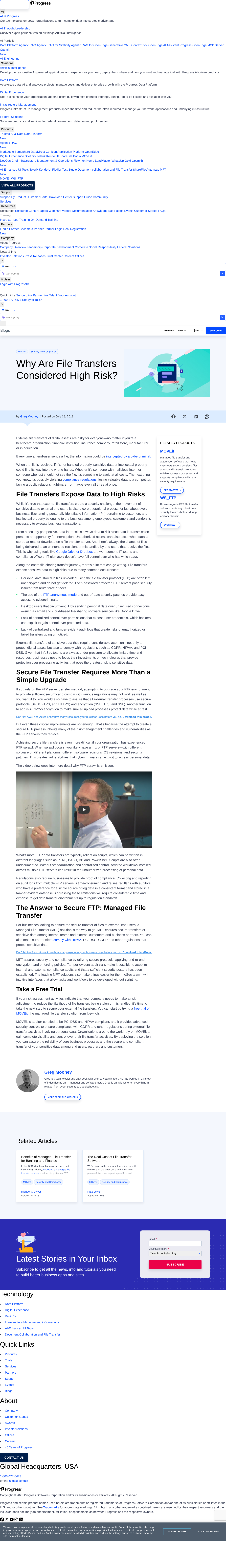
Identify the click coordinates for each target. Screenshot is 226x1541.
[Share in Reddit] (207, 416)
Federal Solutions (11, 116)
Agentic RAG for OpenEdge (89, 45)
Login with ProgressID (14, 284)
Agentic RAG (27, 45)
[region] (113, 1531)
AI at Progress (9, 16)
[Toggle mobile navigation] (3, 323)
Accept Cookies (177, 1531)
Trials (8, 1360)
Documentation (82, 210)
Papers (43, 210)
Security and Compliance (44, 351)
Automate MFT (83, 172)
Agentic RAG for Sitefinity (53, 45)
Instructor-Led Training (15, 219)
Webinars (55, 210)
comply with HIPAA (67, 940)
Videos (66, 210)
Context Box (139, 45)
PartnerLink (40, 295)
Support (6, 192)
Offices (79, 256)
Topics (182, 330)
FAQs (161, 210)
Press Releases (35, 256)
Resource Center (26, 210)
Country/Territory (158, 1249)
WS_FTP (17, 178)
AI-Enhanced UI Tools (14, 169)
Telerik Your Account (62, 295)
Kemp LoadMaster (98, 160)
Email (152, 1239)
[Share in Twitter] (184, 416)
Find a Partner (9, 229)
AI (2, 11)
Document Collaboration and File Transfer (32, 1334)
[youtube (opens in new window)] (12, 1520)
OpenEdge (92, 151)
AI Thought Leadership (15, 28)
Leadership (34, 247)
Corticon (51, 151)
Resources (8, 206)
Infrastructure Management (18, 104)
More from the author (62, 1097)
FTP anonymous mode (60, 595)
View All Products (17, 185)
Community (100, 197)
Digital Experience (12, 92)
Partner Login (53, 229)
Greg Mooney (29, 416)
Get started (171, 490)
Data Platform (9, 45)
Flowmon (79, 160)
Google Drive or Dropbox (74, 552)
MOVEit (87, 156)
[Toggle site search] (2, 304)
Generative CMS (119, 45)
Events (128, 210)
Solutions (7, 63)
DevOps (5, 160)
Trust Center (54, 256)
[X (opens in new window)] (7, 1520)
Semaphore (22, 151)
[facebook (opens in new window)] (2, 1520)
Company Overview (13, 247)
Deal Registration (43, 231)
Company (7, 238)
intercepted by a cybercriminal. (128, 456)
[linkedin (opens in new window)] (21, 1520)
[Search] (2, 260)
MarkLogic (7, 151)
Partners (6, 224)
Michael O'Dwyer (31, 1191)
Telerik (41, 156)
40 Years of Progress (19, 1447)
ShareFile (66, 156)
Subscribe (216, 330)
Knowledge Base (104, 210)
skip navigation (14, 4)
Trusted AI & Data (11, 134)
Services (5, 201)
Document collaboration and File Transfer (105, 169)
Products (7, 129)
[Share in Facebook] (173, 416)
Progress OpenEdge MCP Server (202, 45)
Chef (15, 160)
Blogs (119, 210)
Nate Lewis (93, 1191)
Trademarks (51, 1507)
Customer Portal (37, 197)
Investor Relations (12, 256)
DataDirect (38, 151)
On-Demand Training (44, 219)
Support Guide (82, 197)
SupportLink (24, 295)
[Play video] (84, 810)
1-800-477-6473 (10, 299)
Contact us (14, 1457)
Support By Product (13, 197)
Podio (77, 156)
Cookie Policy (53, 1533)
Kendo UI (52, 156)
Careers (69, 256)
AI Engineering (10, 58)
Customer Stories (145, 210)
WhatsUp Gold (121, 160)
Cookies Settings (208, 1531)
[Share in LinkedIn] (196, 416)
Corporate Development (58, 247)
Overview (168, 330)
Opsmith (5, 52)
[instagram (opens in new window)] (16, 1520)
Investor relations (16, 1429)
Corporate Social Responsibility (95, 247)
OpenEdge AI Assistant (163, 45)
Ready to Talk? (32, 299)
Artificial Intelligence (13, 67)
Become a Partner (32, 229)
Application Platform (70, 151)
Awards (10, 1423)
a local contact (18, 1480)
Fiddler (56, 169)
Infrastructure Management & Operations (46, 160)
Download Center (60, 197)
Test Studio (69, 169)
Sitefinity (30, 156)
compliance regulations (80, 479)
